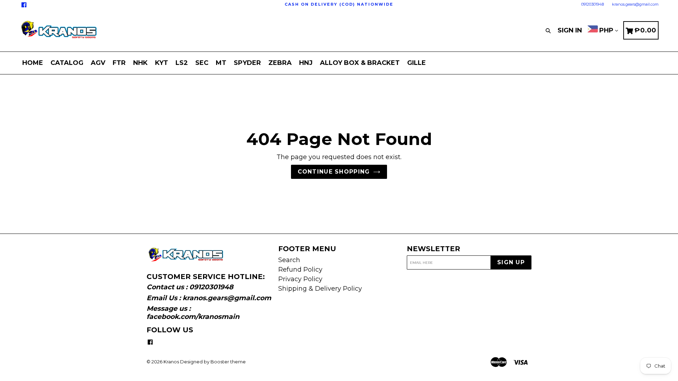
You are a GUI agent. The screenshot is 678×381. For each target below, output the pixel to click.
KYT (161, 63)
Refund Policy (300, 269)
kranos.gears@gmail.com (635, 4)
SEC (201, 63)
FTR (119, 63)
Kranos (171, 361)
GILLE (416, 63)
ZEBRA (280, 63)
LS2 (182, 63)
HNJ (306, 63)
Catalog (66, 63)
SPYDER (247, 63)
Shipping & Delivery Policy (320, 288)
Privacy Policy (300, 279)
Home (32, 63)
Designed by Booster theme (213, 361)
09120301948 (592, 4)
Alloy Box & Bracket (360, 63)
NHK (140, 63)
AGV (98, 63)
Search (289, 260)
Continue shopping (334, 171)
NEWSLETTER (433, 248)
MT (221, 63)
